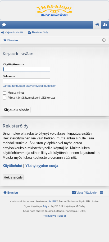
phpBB (52, 201)
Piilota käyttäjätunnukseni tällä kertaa (31, 97)
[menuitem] (84, 192)
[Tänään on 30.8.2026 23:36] (104, 40)
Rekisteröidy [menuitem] (106, 26)
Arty (45, 206)
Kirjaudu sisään (14, 32)
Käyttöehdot (12, 166)
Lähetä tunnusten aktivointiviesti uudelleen (29, 85)
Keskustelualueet (5, 26)
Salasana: (9, 76)
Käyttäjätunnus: (14, 64)
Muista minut (15, 92)
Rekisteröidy (40, 32)
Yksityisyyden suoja (41, 166)
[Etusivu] (54, 10)
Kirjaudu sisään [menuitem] (98, 26)
